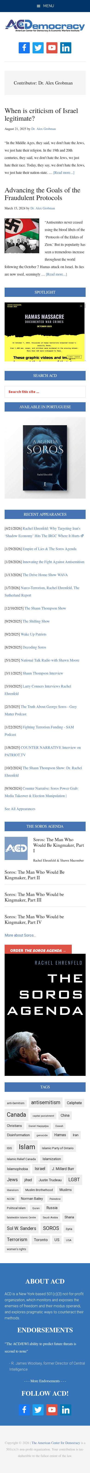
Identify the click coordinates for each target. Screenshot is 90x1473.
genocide (42, 1135)
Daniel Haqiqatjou (39, 1126)
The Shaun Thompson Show (45, 608)
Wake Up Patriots (33, 634)
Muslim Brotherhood (39, 1190)
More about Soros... (20, 935)
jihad (28, 1180)
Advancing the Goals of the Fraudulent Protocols (42, 193)
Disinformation (18, 1135)
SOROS (51, 1228)
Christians (14, 1126)
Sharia (69, 1217)
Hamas (60, 1135)
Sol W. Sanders (21, 1228)
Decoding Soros (34, 647)
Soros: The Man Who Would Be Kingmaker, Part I (58, 845)
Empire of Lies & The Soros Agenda (49, 548)
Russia (51, 1208)
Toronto (41, 1239)
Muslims (66, 1190)
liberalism (13, 1190)
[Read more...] (63, 172)
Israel (40, 1168)
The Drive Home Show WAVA (45, 574)
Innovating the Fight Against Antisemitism (53, 561)
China (65, 1115)
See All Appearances (20, 808)
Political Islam (16, 1208)
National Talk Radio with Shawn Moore (50, 660)
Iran (75, 1135)
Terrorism (17, 1239)
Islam (27, 1147)
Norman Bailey (32, 1199)
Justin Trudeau (50, 1180)
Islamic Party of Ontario (58, 1148)
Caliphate (74, 1103)
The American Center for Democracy (56, 1443)
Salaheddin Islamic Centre (21, 1217)
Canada (16, 1114)
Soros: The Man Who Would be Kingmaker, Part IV (34, 919)
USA (68, 1240)
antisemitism (45, 1102)
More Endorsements (45, 1380)
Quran (36, 1208)
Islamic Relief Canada (21, 1159)
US (56, 1239)
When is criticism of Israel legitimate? (41, 114)
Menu (48, 6)
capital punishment (43, 1115)
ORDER (38, 950)
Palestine (55, 1198)
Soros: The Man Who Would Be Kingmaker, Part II (35, 875)
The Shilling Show (36, 621)
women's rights (16, 1249)
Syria (69, 1229)
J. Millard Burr (63, 1169)
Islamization (51, 1159)
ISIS (9, 1148)
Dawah (59, 1126)
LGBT (74, 1179)
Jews (12, 1179)
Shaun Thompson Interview (43, 673)
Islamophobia (17, 1169)
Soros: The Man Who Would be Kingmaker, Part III (34, 897)
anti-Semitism (15, 1103)
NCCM (10, 1198)
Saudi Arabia (50, 1217)
